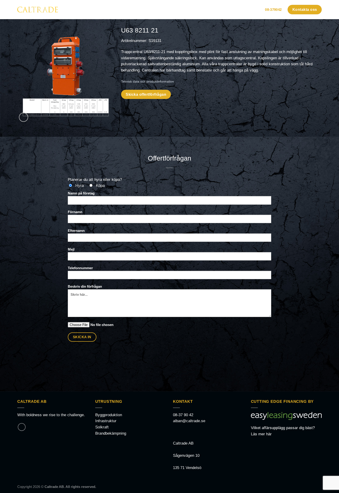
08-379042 (273, 10)
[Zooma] (23, 117)
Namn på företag (81, 193)
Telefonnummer (80, 268)
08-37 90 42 (183, 415)
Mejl (71, 249)
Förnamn (75, 212)
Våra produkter (176, 9)
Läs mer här (261, 434)
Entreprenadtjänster (219, 9)
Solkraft (102, 427)
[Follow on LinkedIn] (22, 427)
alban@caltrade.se (189, 421)
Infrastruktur (105, 421)
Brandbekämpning (110, 433)
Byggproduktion (108, 415)
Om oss (251, 9)
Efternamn (76, 231)
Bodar (113, 9)
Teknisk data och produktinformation (147, 81)
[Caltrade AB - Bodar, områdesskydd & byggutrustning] (37, 9)
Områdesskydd (142, 9)
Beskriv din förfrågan (85, 286)
